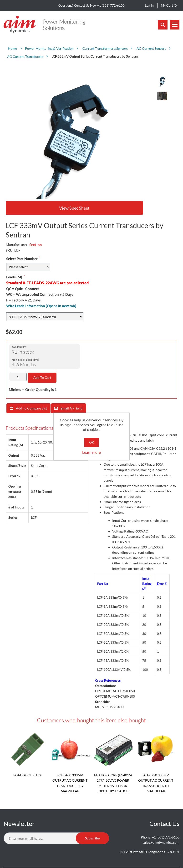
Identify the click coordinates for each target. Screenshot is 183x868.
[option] (162, 81)
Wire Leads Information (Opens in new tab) (41, 306)
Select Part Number (22, 258)
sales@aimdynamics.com (161, 842)
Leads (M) (14, 277)
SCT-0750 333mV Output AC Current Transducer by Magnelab (155, 783)
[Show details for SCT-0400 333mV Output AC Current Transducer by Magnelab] (70, 749)
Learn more (91, 452)
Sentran (35, 244)
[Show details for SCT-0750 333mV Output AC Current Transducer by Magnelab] (156, 749)
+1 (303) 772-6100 (111, 5)
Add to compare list (31, 408)
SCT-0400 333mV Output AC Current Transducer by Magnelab (69, 783)
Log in (149, 5)
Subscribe (92, 838)
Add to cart (42, 377)
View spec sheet (74, 208)
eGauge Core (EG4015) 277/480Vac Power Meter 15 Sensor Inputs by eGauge (113, 783)
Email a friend (71, 408)
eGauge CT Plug (27, 775)
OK (91, 442)
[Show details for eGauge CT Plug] (27, 749)
